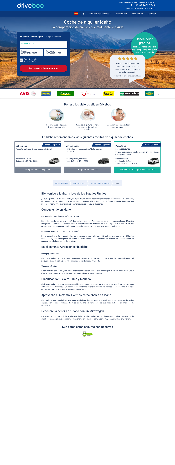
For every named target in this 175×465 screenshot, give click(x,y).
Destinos (136, 13)
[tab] (31, 36)
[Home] (30, 5)
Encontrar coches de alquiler (43, 68)
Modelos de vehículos (99, 13)
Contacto (152, 13)
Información (121, 13)
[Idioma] (75, 13)
